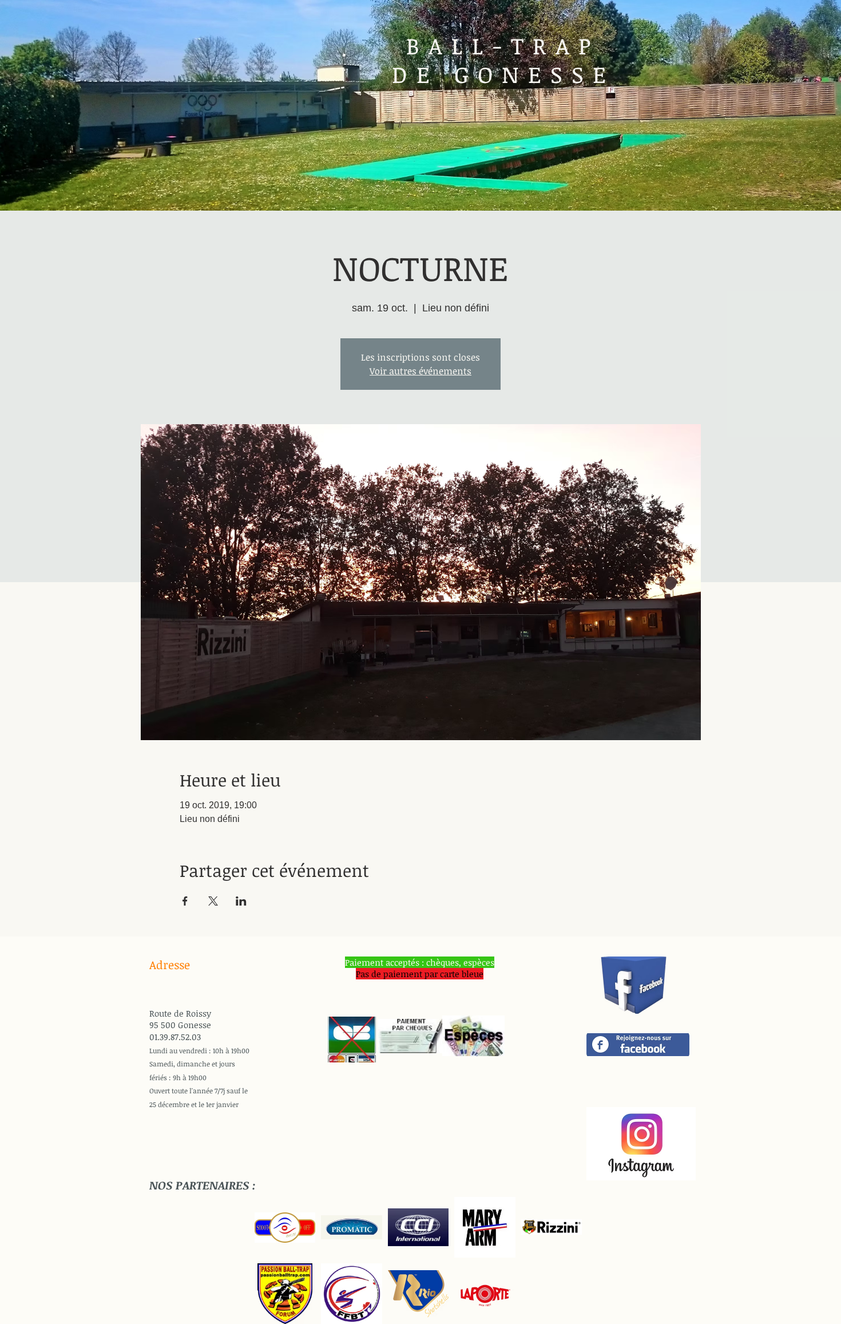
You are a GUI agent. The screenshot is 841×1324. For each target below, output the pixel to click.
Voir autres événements (420, 371)
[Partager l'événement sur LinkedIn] (241, 901)
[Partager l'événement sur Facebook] (185, 901)
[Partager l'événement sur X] (213, 901)
